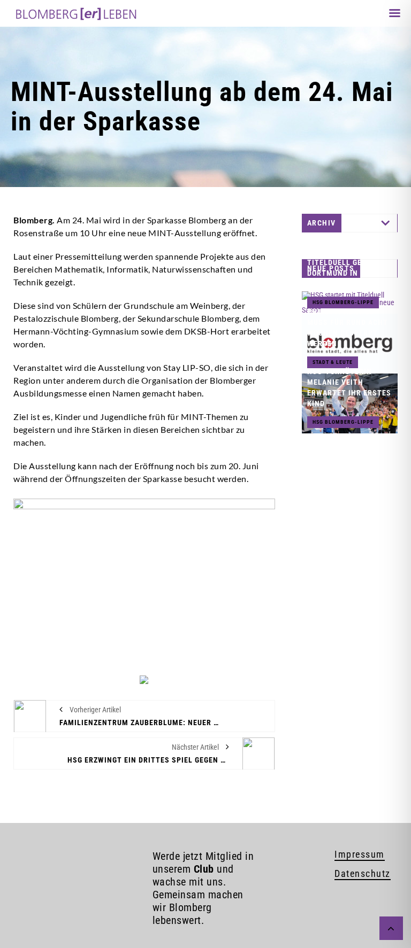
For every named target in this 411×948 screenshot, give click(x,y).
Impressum (359, 854)
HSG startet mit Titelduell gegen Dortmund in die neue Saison (341, 267)
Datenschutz (362, 873)
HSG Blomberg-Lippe (343, 422)
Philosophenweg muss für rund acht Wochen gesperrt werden (347, 327)
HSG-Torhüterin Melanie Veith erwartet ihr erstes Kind (349, 387)
